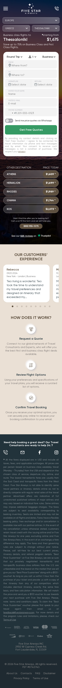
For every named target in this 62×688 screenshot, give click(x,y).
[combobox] (10, 113)
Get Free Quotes (31, 129)
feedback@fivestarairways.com (18, 612)
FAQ (37, 673)
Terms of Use (9, 620)
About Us (11, 673)
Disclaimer (49, 673)
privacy (21, 151)
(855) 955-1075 (56, 9)
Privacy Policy (21, 678)
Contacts (26, 673)
